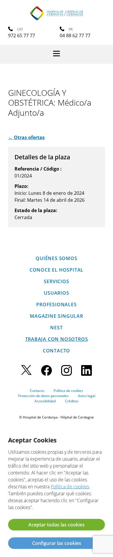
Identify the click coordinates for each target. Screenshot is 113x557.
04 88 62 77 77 (75, 35)
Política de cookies (68, 390)
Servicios (56, 281)
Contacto (56, 350)
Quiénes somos (56, 258)
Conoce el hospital (56, 270)
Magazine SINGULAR (56, 316)
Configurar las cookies (56, 543)
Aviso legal (86, 395)
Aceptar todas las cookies (56, 525)
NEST (56, 327)
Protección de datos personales (43, 395)
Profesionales (56, 304)
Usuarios (56, 293)
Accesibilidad (45, 401)
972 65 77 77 (21, 35)
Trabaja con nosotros (56, 339)
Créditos (72, 401)
